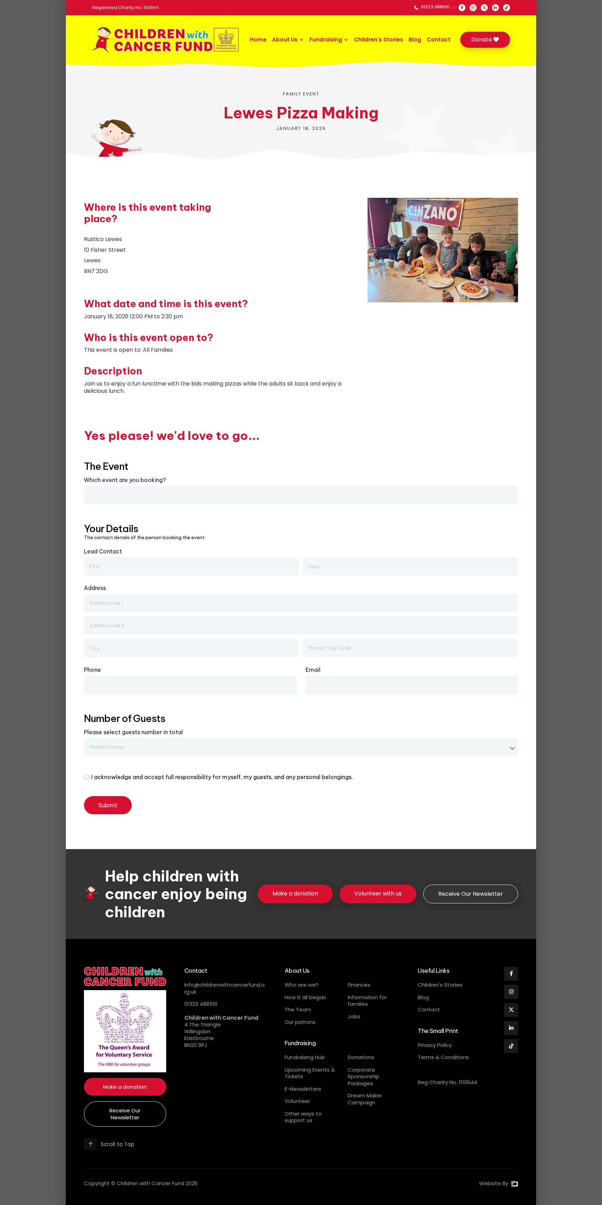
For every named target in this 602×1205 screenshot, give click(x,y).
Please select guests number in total (133, 732)
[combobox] (301, 747)
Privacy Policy (435, 1045)
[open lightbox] (443, 250)
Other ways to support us (303, 1117)
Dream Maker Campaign (365, 1099)
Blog (415, 39)
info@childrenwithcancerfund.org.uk (224, 988)
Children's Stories (378, 39)
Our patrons (300, 1022)
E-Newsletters (303, 1089)
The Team (298, 1009)
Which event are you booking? (125, 479)
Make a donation (295, 893)
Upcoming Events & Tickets (310, 1073)
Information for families (367, 1001)
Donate (485, 40)
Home (258, 39)
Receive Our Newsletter (470, 894)
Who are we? (301, 984)
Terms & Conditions (443, 1057)
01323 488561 (201, 1004)
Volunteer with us (378, 893)
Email (313, 669)
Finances (359, 984)
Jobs (354, 1016)
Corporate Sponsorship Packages (363, 1076)
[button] (288, 40)
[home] (166, 39)
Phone (92, 669)
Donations (361, 1057)
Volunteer (297, 1101)
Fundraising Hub (305, 1057)
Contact (438, 39)
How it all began (305, 997)
